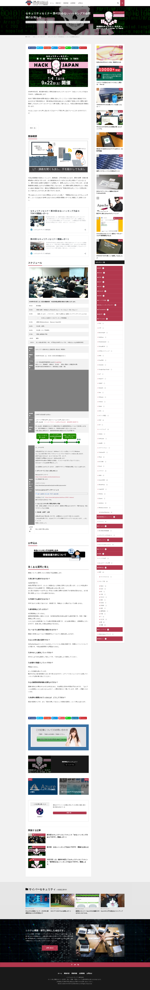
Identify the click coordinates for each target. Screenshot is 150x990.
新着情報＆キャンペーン (107, 517)
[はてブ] (54, 48)
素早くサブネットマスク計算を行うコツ (108, 171)
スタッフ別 (103, 581)
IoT (101, 374)
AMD (101, 295)
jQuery (102, 498)
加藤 (121, 111)
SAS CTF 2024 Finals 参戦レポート (61, 911)
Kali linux (102, 337)
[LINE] (68, 48)
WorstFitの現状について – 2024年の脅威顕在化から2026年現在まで (37, 912)
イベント (73, 22)
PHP (101, 420)
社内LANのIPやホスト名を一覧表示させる (109, 62)
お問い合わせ (49, 948)
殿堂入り (102, 638)
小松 (103, 594)
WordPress (103, 484)
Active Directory (119, 218)
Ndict (103, 586)
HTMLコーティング (105, 351)
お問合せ (80, 3)
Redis (101, 406)
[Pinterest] (83, 48)
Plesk (101, 457)
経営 (101, 268)
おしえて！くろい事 (105, 563)
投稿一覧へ (69, 812)
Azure (101, 272)
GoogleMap (58, 362)
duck (103, 588)
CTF (101, 328)
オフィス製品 (103, 415)
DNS (101, 355)
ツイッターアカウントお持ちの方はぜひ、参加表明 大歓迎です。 (62, 422)
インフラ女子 (103, 558)
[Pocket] (61, 48)
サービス (102, 526)
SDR (101, 277)
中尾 (103, 613)
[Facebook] (32, 48)
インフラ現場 (104, 300)
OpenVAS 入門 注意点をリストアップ (112, 911)
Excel (101, 466)
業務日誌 (102, 567)
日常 (101, 572)
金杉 (103, 608)
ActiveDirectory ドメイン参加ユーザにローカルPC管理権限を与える (109, 234)
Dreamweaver (104, 341)
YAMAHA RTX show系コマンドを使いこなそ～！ (109, 105)
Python (102, 401)
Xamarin (120, 133)
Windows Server (104, 507)
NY (102, 591)
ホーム (52, 3)
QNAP (102, 383)
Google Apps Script (105, 369)
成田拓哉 (104, 611)
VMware (102, 397)
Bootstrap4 (103, 332)
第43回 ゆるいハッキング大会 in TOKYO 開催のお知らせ (68, 847)
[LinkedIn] (75, 48)
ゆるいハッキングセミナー (53, 22)
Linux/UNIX (103, 480)
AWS (101, 475)
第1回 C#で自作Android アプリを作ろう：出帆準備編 (110, 150)
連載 (101, 553)
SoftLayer (102, 438)
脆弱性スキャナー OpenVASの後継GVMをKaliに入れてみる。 (87, 912)
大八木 (104, 619)
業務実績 (65, 3)
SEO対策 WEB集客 (105, 530)
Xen (101, 392)
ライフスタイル (106, 576)
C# (101, 424)
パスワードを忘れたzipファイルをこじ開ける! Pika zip (109, 83)
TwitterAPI (103, 452)
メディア (102, 549)
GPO (101, 286)
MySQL (102, 494)
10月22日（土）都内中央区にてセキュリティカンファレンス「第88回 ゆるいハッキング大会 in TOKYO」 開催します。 (67, 861)
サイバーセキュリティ (65, 22)
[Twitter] (39, 48)
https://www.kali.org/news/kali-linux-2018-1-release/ (59, 497)
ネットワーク (104, 629)
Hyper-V (102, 378)
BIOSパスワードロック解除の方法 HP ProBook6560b (107, 192)
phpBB (102, 443)
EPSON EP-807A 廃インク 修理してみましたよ (110, 257)
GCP (101, 282)
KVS (101, 411)
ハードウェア (104, 429)
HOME (28, 36)
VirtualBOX (103, 346)
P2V (101, 323)
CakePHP (102, 489)
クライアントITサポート (106, 535)
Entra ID (102, 291)
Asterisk (102, 365)
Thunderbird (103, 309)
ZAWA (103, 605)
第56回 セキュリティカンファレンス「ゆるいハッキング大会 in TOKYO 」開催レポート (67, 836)
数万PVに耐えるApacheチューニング (108, 213)
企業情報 (72, 3)
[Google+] (47, 48)
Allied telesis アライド (106, 634)
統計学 (102, 314)
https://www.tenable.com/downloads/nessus (48, 477)
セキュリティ (79, 22)
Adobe (102, 434)
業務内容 (58, 3)
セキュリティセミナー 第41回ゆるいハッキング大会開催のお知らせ (64, 36)
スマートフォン (104, 447)
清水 (103, 600)
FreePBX (102, 360)
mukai (103, 602)
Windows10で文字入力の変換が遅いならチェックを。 (109, 128)
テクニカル (103, 318)
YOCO (103, 597)
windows (102, 503)
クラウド (102, 470)
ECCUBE (102, 461)
